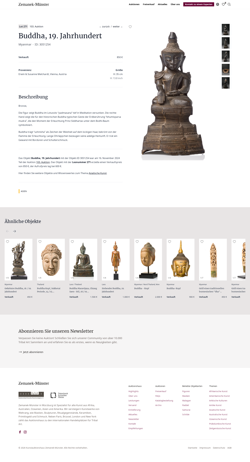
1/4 (39, 277)
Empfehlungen (135, 428)
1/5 (7, 277)
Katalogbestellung (164, 400)
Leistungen (133, 400)
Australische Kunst (218, 414)
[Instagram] (25, 432)
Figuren (186, 391)
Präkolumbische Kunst (220, 423)
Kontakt (132, 423)
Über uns (175, 4)
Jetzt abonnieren (33, 352)
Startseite (192, 447)
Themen (213, 386)
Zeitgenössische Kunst (220, 428)
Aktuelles (162, 4)
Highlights (133, 391)
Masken (186, 396)
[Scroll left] (14, 231)
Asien (24, 191)
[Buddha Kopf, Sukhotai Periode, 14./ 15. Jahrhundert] (51, 259)
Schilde (185, 414)
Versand (132, 405)
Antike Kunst (215, 405)
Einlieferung (134, 409)
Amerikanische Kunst (219, 396)
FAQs (157, 396)
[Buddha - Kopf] (148, 259)
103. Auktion (36, 26)
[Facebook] (20, 432)
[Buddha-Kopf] (180, 259)
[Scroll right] (7, 231)
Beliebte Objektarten (192, 386)
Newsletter (133, 419)
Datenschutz (219, 447)
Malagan (186, 400)
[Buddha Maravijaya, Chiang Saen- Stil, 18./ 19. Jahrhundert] (83, 259)
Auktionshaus (135, 386)
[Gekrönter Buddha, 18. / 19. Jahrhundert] (18, 259)
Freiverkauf (148, 4)
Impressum (205, 447)
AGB (229, 447)
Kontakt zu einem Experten (198, 4)
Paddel (185, 405)
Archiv (158, 405)
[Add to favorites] (130, 27)
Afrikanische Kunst (218, 391)
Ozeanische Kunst (218, 419)
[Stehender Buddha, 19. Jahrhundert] (116, 259)
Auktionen (134, 4)
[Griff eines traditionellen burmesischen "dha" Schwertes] (213, 259)
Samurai (186, 409)
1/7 (201, 277)
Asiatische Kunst (98, 173)
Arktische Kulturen (218, 400)
